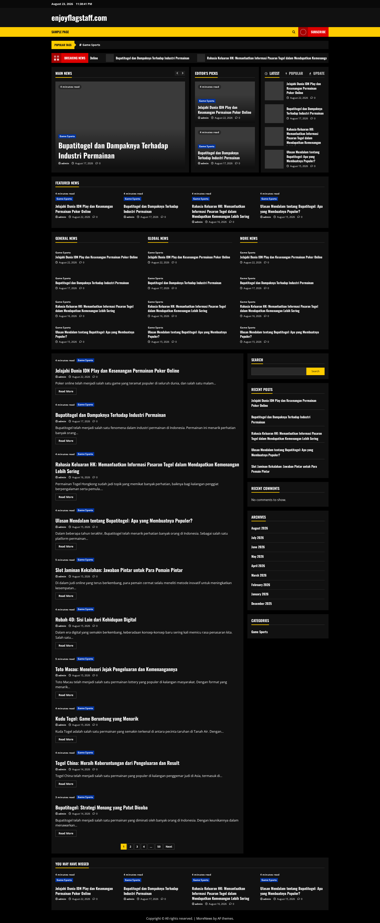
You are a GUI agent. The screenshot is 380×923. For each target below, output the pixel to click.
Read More (67, 392)
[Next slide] (182, 73)
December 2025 (261, 603)
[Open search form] (293, 32)
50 (159, 846)
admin (65, 163)
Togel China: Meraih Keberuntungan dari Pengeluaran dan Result (117, 762)
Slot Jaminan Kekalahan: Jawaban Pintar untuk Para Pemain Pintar (119, 569)
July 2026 (257, 537)
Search (257, 359)
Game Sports (91, 45)
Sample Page (60, 31)
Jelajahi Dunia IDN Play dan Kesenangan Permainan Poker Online (224, 110)
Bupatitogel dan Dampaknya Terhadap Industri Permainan (131, 58)
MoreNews (204, 918)
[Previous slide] (177, 73)
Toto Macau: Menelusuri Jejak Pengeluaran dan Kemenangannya (116, 669)
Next (169, 846)
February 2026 (260, 584)
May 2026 (257, 556)
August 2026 (259, 528)
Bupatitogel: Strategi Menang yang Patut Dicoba (101, 807)
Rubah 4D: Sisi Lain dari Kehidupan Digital (95, 619)
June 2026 (258, 547)
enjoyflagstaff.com (79, 17)
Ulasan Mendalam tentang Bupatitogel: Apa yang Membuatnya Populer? (274, 159)
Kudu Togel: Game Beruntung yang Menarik (96, 718)
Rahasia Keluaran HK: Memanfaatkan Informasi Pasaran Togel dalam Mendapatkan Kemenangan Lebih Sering (255, 58)
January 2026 (260, 594)
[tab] (272, 74)
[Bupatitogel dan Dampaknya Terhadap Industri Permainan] (120, 125)
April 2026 (258, 565)
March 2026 (259, 575)
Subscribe (318, 31)
